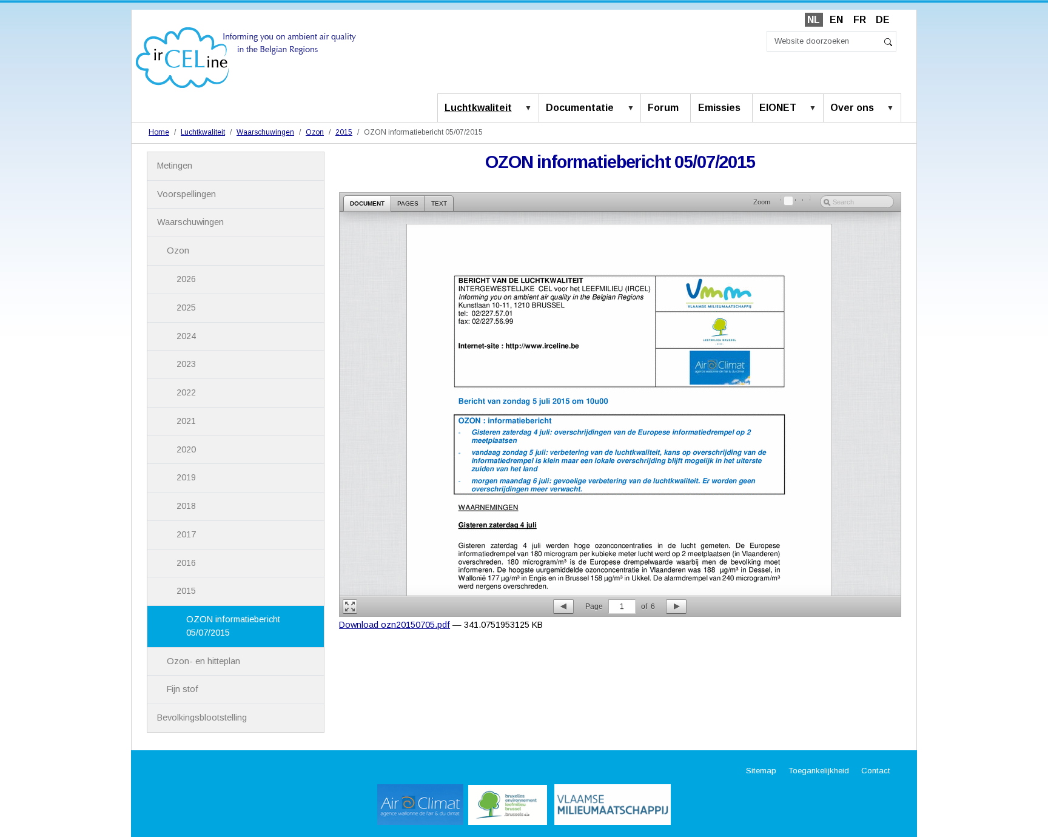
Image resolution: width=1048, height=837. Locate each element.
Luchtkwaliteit (478, 108)
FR (859, 20)
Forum (663, 108)
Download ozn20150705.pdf (394, 625)
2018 (186, 506)
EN (836, 20)
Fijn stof (182, 689)
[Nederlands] (246, 56)
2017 (186, 534)
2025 (186, 307)
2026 (186, 279)
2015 (343, 132)
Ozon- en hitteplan (203, 661)
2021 (186, 421)
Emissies (719, 108)
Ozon (315, 132)
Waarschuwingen (265, 132)
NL (813, 20)
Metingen (174, 165)
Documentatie (580, 108)
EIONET (777, 108)
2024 (186, 336)
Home (159, 132)
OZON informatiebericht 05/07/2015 (233, 625)
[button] (531, 108)
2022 (186, 392)
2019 (186, 477)
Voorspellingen (186, 194)
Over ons (852, 108)
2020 (186, 449)
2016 (186, 563)
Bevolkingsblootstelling (202, 717)
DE (883, 20)
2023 (186, 364)
